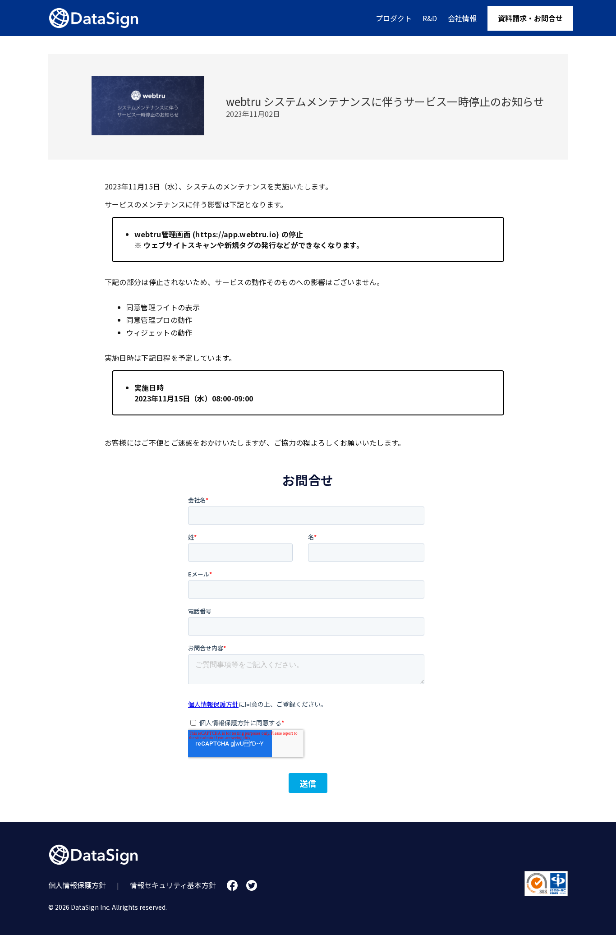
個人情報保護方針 (77, 885)
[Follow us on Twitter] (252, 885)
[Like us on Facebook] (232, 885)
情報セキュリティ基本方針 (173, 885)
